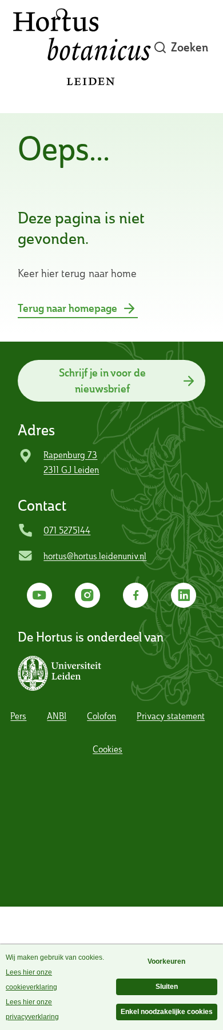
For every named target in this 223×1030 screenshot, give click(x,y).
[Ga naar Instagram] (88, 595)
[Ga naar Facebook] (136, 595)
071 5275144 (66, 530)
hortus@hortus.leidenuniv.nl (94, 556)
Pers (18, 716)
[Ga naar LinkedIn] (184, 595)
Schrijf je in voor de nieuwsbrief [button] (102, 380)
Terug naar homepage (67, 308)
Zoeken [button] (189, 47)
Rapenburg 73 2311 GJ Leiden (71, 462)
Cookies (107, 749)
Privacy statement (171, 716)
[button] (62, 674)
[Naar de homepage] (82, 47)
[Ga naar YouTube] (40, 595)
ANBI (56, 716)
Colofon (101, 716)
